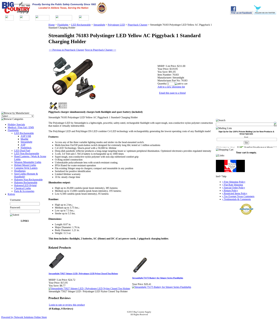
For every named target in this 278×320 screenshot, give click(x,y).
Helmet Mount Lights (25, 165)
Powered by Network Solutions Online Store (24, 317)
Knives (11, 194)
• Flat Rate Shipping (232, 184)
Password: (15, 207)
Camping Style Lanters (25, 168)
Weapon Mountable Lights (27, 162)
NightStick (26, 147)
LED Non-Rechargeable (26, 153)
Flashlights (13, 130)
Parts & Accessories (24, 191)
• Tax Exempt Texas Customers (238, 196)
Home (51, 24)
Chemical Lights (22, 188)
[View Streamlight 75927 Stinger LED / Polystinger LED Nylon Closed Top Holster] (89, 288)
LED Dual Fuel (22, 150)
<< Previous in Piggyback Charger (66, 49)
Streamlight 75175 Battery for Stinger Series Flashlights (157, 278)
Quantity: (162, 83)
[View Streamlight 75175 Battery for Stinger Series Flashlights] (161, 287)
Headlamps (20, 171)
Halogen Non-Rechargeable (28, 179)
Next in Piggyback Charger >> (100, 49)
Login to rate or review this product (67, 304)
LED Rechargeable (24, 133)
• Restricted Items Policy (234, 193)
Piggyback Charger (137, 24)
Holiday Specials (16, 124)
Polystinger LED (116, 24)
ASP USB (26, 136)
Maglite (24, 139)
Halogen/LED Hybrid (25, 185)
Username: (15, 200)
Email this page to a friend (172, 93)
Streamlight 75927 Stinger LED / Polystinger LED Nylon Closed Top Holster (83, 273)
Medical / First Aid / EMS (21, 127)
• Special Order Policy (233, 187)
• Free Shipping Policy (233, 181)
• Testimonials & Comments (236, 199)
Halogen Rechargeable (25, 182)
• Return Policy (230, 190)
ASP (23, 144)
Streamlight (26, 142)
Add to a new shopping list (171, 86)
